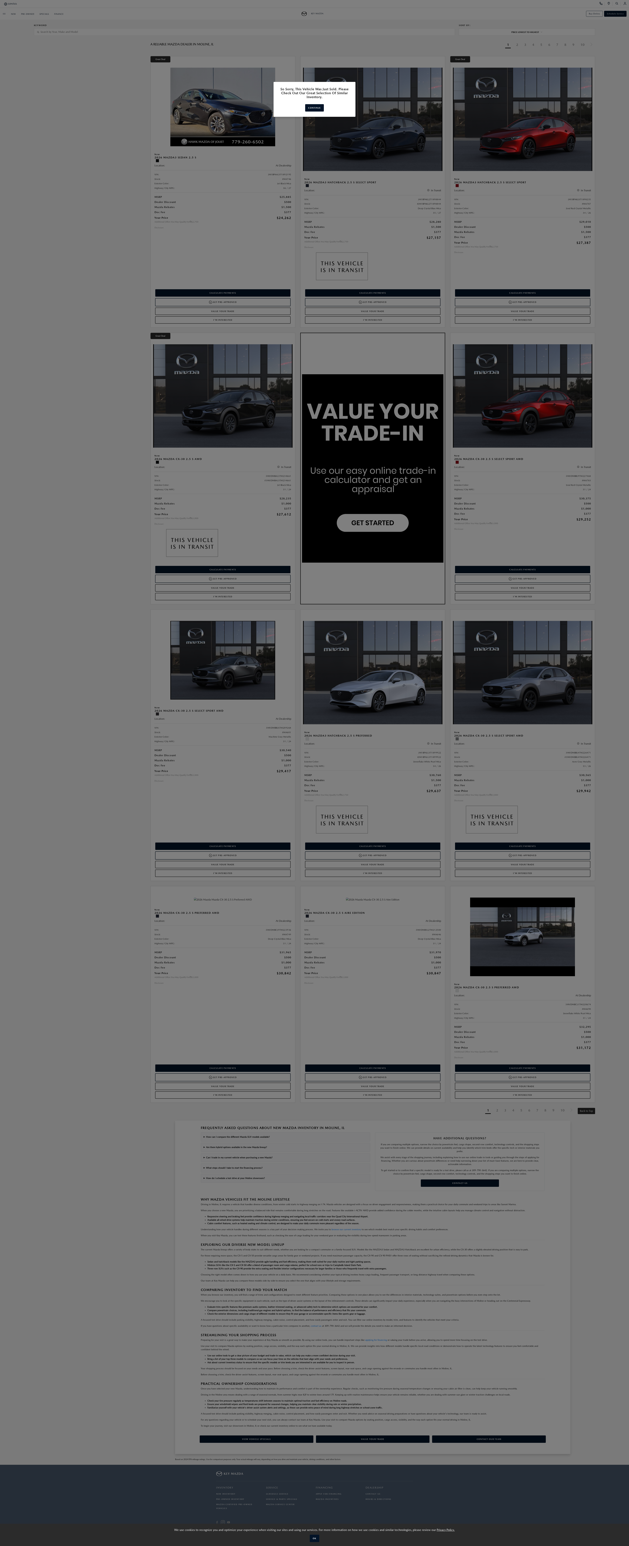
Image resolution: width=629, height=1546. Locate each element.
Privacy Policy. (446, 1530)
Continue (314, 108)
